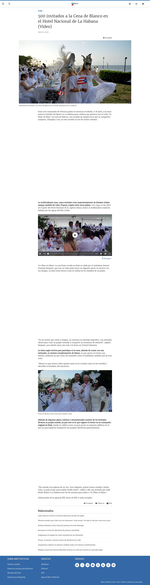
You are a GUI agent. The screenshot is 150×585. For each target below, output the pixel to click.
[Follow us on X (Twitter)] (82, 565)
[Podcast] (130, 3)
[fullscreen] (110, 254)
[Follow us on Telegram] (87, 565)
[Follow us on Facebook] (77, 565)
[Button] (107, 37)
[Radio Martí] (136, 3)
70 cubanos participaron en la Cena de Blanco (59, 217)
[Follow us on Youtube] (93, 565)
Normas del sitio (14, 573)
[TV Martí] (143, 3)
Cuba (40, 11)
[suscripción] (113, 565)
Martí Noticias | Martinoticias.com (55, 221)
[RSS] (103, 565)
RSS (42, 573)
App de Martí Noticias (50, 577)
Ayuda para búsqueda (16, 577)
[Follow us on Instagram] (98, 565)
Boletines (45, 564)
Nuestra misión (13, 564)
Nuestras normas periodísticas (20, 569)
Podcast (44, 569)
